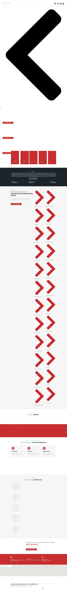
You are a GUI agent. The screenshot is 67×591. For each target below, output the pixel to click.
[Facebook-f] (55, 4)
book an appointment (8, 122)
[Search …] (62, 1)
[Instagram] (60, 4)
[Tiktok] (63, 4)
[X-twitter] (58, 4)
